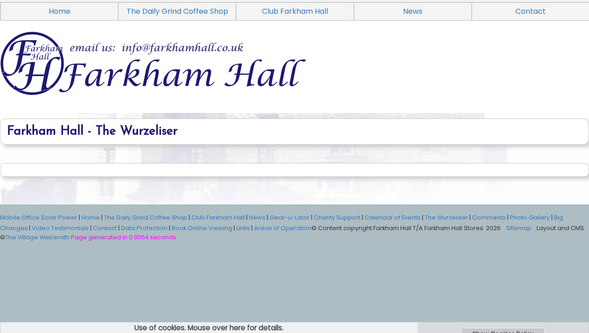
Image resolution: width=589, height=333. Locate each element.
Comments (489, 217)
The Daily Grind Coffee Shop (177, 11)
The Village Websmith (37, 237)
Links (243, 228)
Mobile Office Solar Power (38, 217)
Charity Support (337, 217)
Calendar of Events (392, 217)
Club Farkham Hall (295, 11)
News (412, 11)
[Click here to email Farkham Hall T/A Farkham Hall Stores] (294, 73)
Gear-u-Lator (290, 217)
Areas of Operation (283, 228)
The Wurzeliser (446, 217)
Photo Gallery (530, 217)
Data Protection (144, 228)
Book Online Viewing (202, 228)
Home (59, 11)
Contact (105, 228)
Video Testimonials (60, 228)
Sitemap (519, 228)
